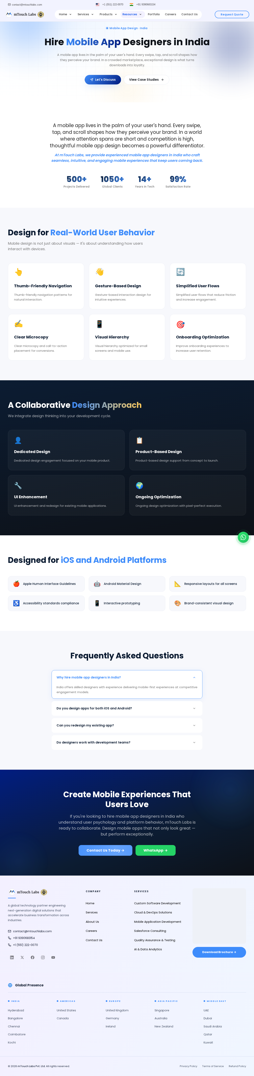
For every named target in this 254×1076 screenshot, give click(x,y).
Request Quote (232, 14)
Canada (63, 1018)
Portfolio (154, 14)
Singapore (162, 1010)
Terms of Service (213, 1066)
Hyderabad (16, 1010)
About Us (92, 922)
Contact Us (189, 14)
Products (106, 14)
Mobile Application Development (157, 922)
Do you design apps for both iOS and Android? (94, 708)
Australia (161, 1018)
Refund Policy (237, 1066)
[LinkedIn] (12, 957)
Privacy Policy (188, 1066)
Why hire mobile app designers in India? (89, 677)
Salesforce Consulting (150, 931)
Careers (170, 14)
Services (83, 14)
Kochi (12, 1042)
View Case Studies (144, 80)
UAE (206, 1010)
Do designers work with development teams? (93, 742)
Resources (129, 14)
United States (66, 1010)
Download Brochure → (219, 952)
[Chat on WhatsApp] (243, 538)
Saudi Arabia (213, 1026)
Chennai (14, 1026)
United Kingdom (117, 1010)
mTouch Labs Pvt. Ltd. (31, 1066)
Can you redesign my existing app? (85, 725)
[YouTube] (53, 957)
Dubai (208, 1018)
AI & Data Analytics (148, 949)
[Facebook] (33, 957)
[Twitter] (22, 957)
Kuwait (208, 1042)
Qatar (208, 1034)
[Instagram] (43, 957)
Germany (112, 1018)
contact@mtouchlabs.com (27, 4)
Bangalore (15, 1018)
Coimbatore (17, 1034)
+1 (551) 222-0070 (112, 4)
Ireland (110, 1026)
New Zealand (164, 1026)
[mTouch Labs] (24, 14)
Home (63, 14)
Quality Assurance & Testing (154, 940)
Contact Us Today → (105, 850)
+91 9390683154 (145, 4)
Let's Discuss (105, 80)
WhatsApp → (155, 850)
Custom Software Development (157, 903)
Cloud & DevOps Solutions (153, 912)
